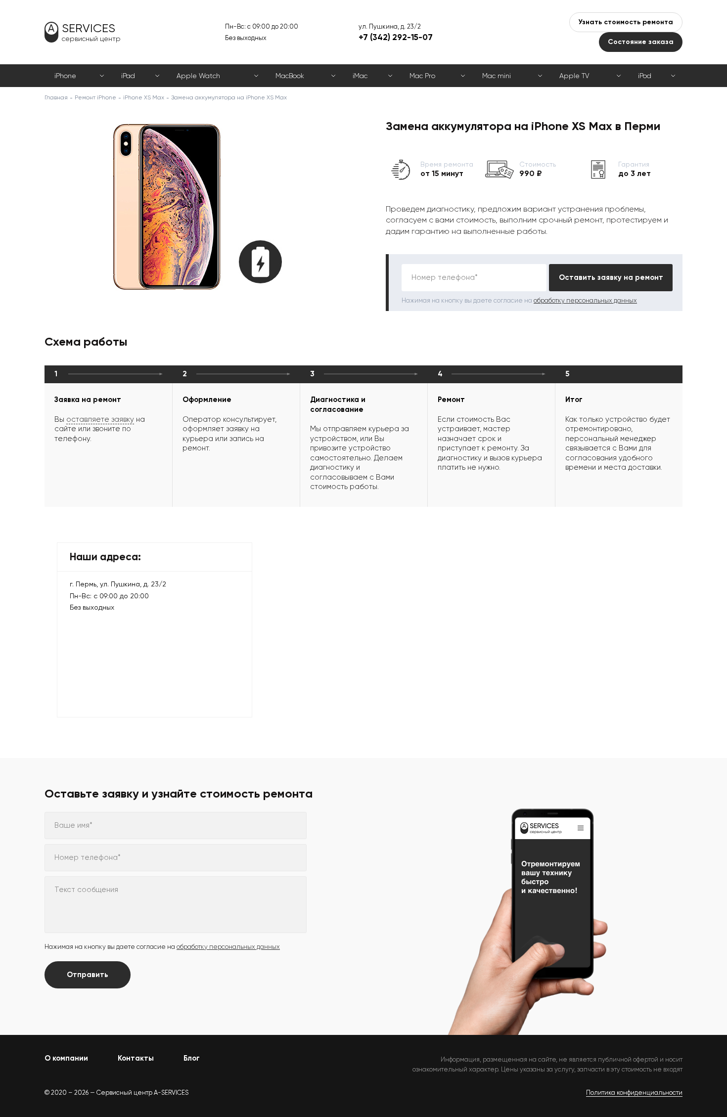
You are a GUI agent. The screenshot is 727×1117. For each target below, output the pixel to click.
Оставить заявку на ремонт (611, 277)
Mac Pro (422, 76)
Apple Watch (198, 76)
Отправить (87, 974)
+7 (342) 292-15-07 (396, 37)
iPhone (65, 76)
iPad (128, 76)
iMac (360, 76)
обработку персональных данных (585, 300)
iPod (644, 76)
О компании (66, 1058)
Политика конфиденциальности (634, 1092)
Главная (56, 97)
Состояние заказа (641, 42)
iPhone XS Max (143, 97)
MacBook (289, 76)
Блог (191, 1058)
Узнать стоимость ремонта (626, 22)
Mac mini (496, 76)
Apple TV (574, 76)
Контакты (136, 1058)
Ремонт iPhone (95, 97)
